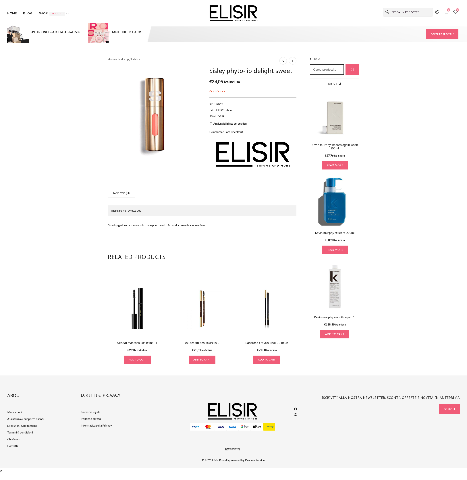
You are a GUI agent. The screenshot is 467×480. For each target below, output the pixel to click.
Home (12, 13)
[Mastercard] (208, 427)
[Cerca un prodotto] (352, 69)
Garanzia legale (90, 412)
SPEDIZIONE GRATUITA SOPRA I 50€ (55, 32)
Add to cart (137, 359)
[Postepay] (269, 427)
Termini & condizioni (20, 432)
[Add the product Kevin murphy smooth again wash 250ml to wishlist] (356, 133)
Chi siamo (13, 439)
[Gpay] (245, 427)
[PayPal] (196, 427)
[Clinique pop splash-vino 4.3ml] (283, 61)
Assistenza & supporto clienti (25, 419)
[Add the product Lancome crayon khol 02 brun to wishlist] (293, 331)
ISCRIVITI (449, 409)
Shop (51, 13)
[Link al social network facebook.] (295, 408)
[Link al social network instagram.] (295, 413)
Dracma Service (255, 460)
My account (14, 412)
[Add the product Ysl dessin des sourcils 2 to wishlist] (228, 331)
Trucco (220, 115)
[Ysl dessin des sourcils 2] (202, 308)
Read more (335, 165)
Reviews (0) (121, 193)
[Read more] (334, 115)
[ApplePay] (257, 427)
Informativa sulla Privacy (96, 425)
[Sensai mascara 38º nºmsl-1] (137, 308)
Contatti (12, 446)
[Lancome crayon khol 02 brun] (266, 308)
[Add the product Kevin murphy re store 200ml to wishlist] (356, 220)
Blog (27, 13)
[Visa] (220, 427)
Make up (123, 59)
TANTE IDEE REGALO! (126, 32)
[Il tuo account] (437, 12)
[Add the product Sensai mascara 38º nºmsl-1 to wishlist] (164, 331)
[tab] (121, 193)
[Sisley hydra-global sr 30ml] (292, 61)
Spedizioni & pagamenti (22, 425)
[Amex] (232, 427)
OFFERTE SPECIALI (442, 34)
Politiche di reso (91, 418)
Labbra (135, 59)
